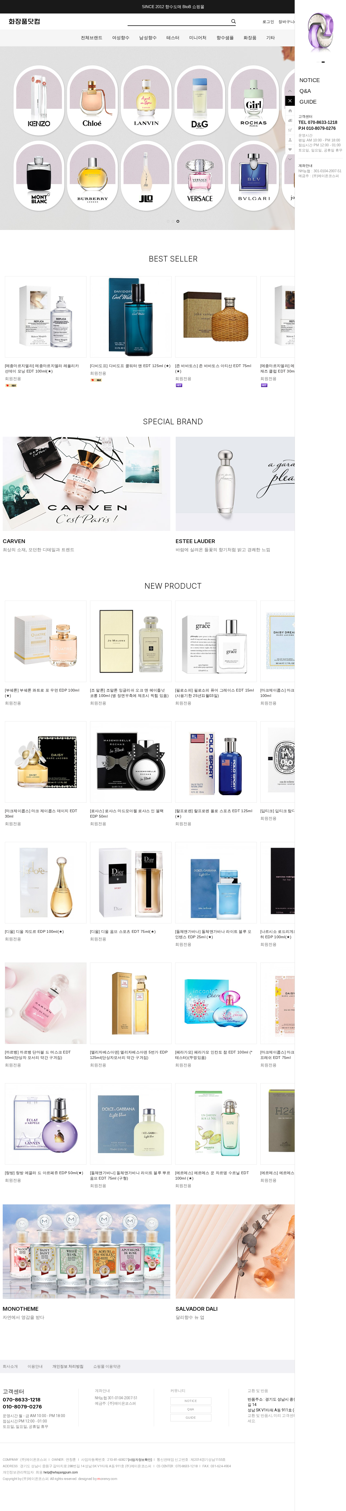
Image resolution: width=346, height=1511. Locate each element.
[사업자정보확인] (140, 1460)
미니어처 (198, 37)
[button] (318, 62)
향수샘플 (225, 37)
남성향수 (148, 37)
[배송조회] (290, 118)
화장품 (250, 37)
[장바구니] (290, 127)
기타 (270, 37)
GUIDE (308, 102)
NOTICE (310, 80)
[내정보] (290, 137)
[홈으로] (290, 108)
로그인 (268, 21)
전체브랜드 (92, 37)
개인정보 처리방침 (68, 1366)
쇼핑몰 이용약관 (107, 1366)
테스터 (173, 37)
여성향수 (120, 37)
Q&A (305, 91)
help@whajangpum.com (61, 1472)
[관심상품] (290, 147)
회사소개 (10, 1366)
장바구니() (289, 21)
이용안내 (35, 1366)
